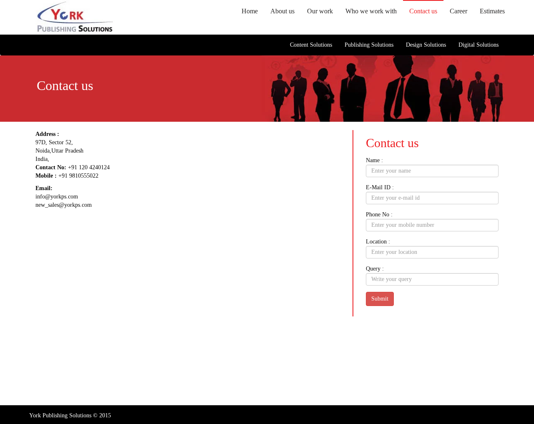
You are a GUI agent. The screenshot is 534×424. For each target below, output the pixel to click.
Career (458, 11)
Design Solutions (426, 45)
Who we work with (371, 11)
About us (282, 11)
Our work (320, 11)
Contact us (423, 11)
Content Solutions (311, 45)
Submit (379, 299)
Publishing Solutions (369, 45)
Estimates (492, 11)
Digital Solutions (478, 45)
